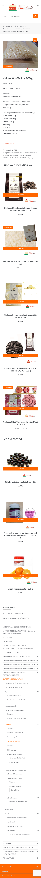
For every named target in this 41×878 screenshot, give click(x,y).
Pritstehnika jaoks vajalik (15, 778)
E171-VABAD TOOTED (11, 652)
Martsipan (10, 745)
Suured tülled (15, 790)
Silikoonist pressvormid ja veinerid (19, 834)
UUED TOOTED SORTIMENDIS (14, 613)
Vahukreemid (9, 809)
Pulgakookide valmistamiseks (14, 710)
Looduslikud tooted (24, 155)
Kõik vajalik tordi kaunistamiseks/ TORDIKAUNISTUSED (14, 673)
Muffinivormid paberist (14, 695)
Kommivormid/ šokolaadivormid (17, 818)
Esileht (7, 26)
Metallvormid (11, 822)
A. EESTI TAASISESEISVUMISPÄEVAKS (17, 627)
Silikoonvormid (11, 831)
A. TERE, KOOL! (8, 638)
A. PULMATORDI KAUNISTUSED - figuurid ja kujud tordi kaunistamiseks (19, 632)
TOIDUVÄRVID (8, 858)
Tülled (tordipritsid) (15, 786)
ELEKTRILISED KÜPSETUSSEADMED (16, 683)
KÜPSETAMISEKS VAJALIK (13, 679)
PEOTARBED (7, 843)
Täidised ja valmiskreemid (15, 754)
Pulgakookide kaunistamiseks (16, 718)
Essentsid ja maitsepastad (15, 732)
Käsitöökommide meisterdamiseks (24, 153)
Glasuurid (10, 714)
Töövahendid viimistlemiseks (18, 802)
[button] (35, 40)
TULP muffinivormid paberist (16, 700)
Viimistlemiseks (12, 798)
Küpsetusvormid (10, 692)
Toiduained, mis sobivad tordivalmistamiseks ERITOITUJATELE (18, 852)
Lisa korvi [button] (20, 195)
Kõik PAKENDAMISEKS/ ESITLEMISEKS (17, 656)
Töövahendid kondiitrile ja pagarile (15, 770)
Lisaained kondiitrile (10, 155)
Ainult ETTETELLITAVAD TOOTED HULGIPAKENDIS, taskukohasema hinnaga (18, 647)
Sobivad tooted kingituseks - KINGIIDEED (18, 847)
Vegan (32, 158)
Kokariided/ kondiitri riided (13, 687)
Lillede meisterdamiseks (14, 774)
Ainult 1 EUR (7, 642)
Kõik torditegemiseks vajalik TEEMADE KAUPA (19, 664)
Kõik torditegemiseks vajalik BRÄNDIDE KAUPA (20, 660)
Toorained (16, 29)
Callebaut (10, 728)
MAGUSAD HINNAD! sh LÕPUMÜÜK (16, 158)
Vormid (7, 814)
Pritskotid (12, 782)
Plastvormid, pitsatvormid (15, 826)
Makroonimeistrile (11, 706)
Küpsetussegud (12, 737)
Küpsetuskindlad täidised (17, 758)
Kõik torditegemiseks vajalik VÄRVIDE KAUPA (19, 668)
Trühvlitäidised (14, 762)
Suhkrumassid (11, 750)
